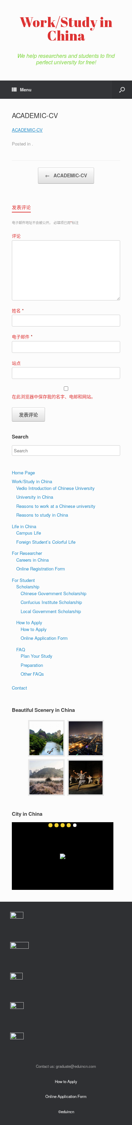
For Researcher (27, 553)
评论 (16, 235)
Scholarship (27, 586)
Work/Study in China (32, 481)
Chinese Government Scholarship (53, 593)
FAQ (20, 649)
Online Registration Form (40, 568)
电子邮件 (22, 336)
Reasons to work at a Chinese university (55, 506)
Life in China (24, 526)
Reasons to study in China (42, 515)
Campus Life (28, 533)
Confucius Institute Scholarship (51, 602)
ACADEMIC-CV (27, 130)
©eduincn (66, 1111)
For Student (23, 580)
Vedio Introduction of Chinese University (55, 488)
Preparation (32, 665)
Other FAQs (32, 674)
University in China (34, 497)
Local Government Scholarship (51, 611)
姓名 (18, 310)
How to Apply (29, 622)
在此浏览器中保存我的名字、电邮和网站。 (53, 396)
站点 (16, 363)
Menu (25, 89)
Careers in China (32, 560)
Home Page (23, 472)
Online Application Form (44, 638)
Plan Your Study (36, 656)
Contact (19, 687)
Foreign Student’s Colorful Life (45, 542)
